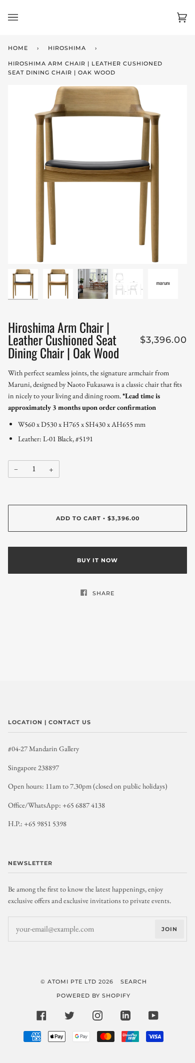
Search (133, 981)
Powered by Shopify (93, 995)
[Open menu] (23, 17)
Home (18, 47)
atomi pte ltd (72, 981)
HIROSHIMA (67, 47)
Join (170, 929)
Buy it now (97, 560)
